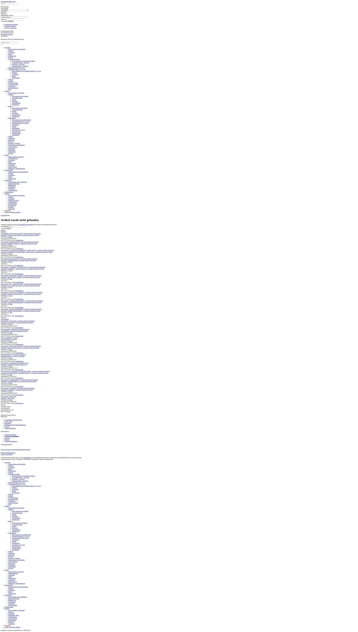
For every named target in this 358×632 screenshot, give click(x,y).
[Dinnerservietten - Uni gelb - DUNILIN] (13, 354)
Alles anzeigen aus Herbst (19, 108)
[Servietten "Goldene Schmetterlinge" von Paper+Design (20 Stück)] (21, 309)
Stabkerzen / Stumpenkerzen (16, 168)
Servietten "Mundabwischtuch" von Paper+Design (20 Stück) (19, 243)
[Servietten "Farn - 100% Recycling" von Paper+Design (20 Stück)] (21, 284)
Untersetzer (11, 209)
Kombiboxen (16, 128)
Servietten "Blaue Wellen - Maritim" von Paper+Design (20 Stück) (20, 277)
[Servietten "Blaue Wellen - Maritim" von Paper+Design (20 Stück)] (21, 275)
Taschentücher (16, 103)
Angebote (7, 210)
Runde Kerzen (12, 167)
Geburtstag (11, 138)
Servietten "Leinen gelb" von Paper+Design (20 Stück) (17, 322)
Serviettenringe (12, 204)
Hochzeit (11, 141)
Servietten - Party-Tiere (7, 398)
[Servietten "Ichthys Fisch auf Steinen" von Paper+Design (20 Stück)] (22, 292)
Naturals (10, 79)
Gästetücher (11, 86)
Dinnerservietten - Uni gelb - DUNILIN (12, 356)
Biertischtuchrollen (13, 183)
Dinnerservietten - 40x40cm (20, 66)
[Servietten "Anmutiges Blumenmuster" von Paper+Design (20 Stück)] (22, 301)
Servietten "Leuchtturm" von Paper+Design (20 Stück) (17, 390)
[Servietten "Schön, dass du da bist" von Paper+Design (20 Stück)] (21, 233)
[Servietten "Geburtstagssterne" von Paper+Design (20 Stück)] (19, 380)
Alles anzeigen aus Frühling (20, 96)
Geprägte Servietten (14, 59)
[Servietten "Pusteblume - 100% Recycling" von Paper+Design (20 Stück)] (23, 267)
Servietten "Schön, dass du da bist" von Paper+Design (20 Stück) (20, 235)
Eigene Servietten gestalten (12, 212)
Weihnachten (12, 56)
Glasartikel (11, 199)
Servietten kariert (13, 84)
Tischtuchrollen (12, 190)
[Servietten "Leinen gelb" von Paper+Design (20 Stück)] (18, 321)
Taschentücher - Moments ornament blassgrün (14, 331)
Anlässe (6, 91)
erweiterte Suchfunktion (26, 224)
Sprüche (10, 81)
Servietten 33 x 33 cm (18, 130)
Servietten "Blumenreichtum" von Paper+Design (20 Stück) (18, 260)
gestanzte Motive (13, 88)
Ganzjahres (11, 52)
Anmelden (10, 21)
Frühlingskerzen (13, 158)
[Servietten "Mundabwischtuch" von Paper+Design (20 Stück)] (20, 242)
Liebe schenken (12, 147)
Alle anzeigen (5, 319)
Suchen (8, 228)
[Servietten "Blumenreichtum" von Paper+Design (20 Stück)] (19, 259)
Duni (9, 89)
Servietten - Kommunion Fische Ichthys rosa (14, 364)
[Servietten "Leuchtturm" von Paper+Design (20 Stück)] (17, 388)
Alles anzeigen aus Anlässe (16, 93)
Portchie (10, 57)
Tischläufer (11, 189)
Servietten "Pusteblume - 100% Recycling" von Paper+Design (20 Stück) (22, 269)
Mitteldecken (12, 185)
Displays (10, 197)
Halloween (11, 140)
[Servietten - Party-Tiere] (8, 396)
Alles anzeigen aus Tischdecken (17, 182)
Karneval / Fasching (14, 143)
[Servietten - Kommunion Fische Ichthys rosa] (14, 363)
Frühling (10, 51)
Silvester (10, 153)
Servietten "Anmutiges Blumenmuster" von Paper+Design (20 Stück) (21, 302)
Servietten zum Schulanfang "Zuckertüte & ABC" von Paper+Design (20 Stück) (24, 373)
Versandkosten (19, 240)
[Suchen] (1, 5)
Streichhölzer (12, 205)
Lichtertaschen (12, 202)
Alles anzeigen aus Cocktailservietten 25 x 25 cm (26, 71)
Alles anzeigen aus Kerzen (16, 157)
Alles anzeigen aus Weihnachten (21, 120)
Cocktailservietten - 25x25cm (20, 62)
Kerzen (14, 99)
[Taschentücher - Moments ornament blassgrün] (15, 329)
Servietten (7, 47)
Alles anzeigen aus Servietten (16, 49)
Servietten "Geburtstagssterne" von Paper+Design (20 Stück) (19, 381)
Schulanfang (12, 152)
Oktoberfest (11, 150)
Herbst (10, 54)
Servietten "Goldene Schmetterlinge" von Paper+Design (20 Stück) (20, 311)
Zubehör (7, 194)
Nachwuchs (11, 148)
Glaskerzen (11, 165)
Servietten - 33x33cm (18, 64)
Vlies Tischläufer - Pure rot (9, 339)
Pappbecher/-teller (13, 200)
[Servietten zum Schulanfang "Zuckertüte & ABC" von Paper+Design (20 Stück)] (25, 371)
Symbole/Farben (13, 83)
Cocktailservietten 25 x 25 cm (17, 69)
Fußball (10, 136)
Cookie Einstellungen (10, 441)
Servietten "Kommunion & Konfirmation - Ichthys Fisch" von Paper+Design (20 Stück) (26, 252)
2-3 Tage (9, 237)
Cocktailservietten (17, 98)
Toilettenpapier (16, 133)
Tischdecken (15, 105)
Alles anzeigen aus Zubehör (16, 195)
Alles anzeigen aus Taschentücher (18, 172)
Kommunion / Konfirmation (16, 145)
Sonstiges (11, 207)
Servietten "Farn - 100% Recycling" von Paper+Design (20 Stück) (20, 285)
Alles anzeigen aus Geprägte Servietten (23, 61)
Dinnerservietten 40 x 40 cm (16, 68)
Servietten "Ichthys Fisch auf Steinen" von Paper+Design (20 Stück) (21, 294)
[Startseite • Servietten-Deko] (8, 1)
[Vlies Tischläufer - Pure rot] (9, 338)
